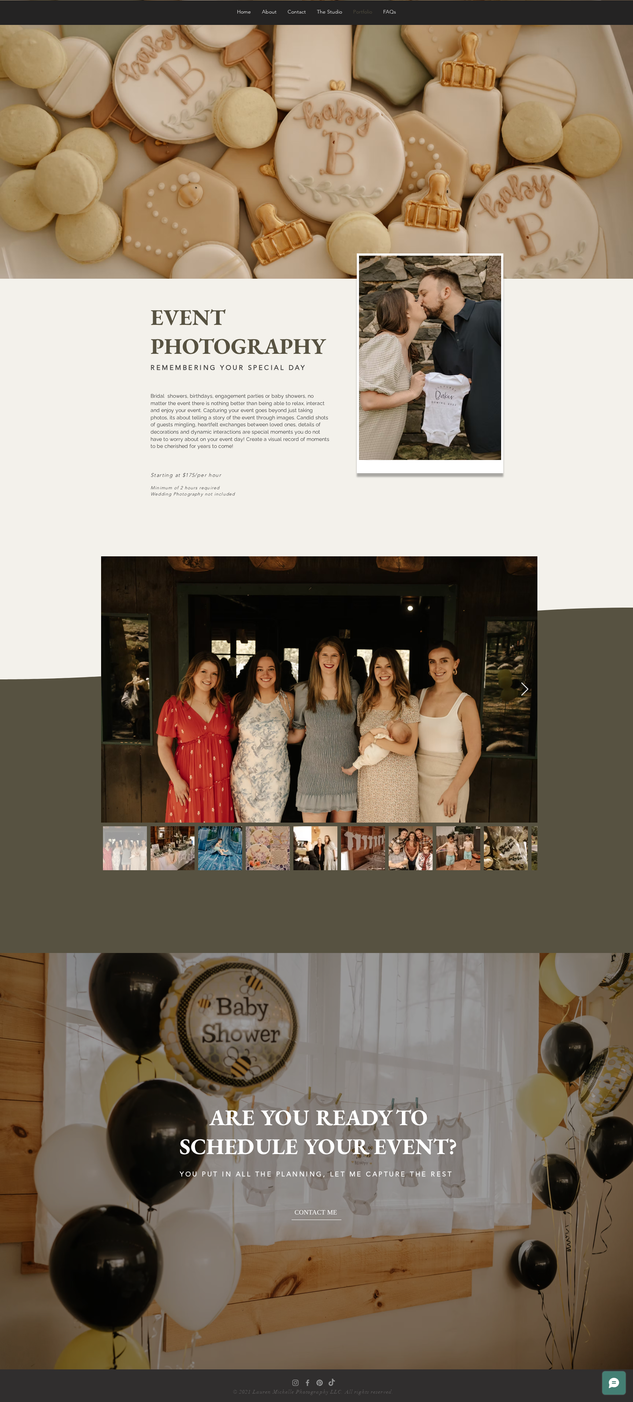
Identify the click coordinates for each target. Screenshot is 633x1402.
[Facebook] (307, 1383)
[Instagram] (295, 1383)
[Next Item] (525, 689)
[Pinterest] (319, 1383)
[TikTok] (331, 1383)
